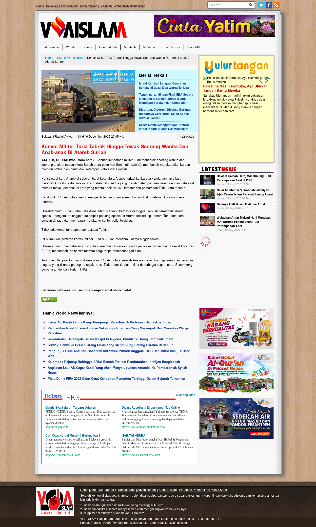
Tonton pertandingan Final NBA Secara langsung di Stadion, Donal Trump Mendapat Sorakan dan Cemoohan (166, 98)
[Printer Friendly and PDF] (49, 298)
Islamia (87, 47)
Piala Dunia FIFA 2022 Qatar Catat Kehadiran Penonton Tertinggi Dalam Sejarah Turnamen (116, 378)
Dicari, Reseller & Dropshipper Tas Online (151, 407)
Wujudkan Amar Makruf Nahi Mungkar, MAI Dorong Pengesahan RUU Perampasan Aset (244, 221)
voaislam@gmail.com (172, 523)
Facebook (269, 5)
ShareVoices (172, 47)
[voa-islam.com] (83, 28)
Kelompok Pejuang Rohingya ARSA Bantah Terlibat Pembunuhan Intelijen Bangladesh (114, 361)
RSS (276, 5)
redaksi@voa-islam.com (140, 523)
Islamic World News (70, 57)
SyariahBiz (194, 47)
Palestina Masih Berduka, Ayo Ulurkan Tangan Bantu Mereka (223, 88)
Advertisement (68, 6)
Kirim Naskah (88, 6)
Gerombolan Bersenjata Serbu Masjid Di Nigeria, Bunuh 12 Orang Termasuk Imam (110, 339)
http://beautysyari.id (56, 427)
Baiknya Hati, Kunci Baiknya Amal (241, 204)
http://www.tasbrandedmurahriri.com (143, 427)
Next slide (266, 80)
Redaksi (51, 6)
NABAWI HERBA (133, 435)
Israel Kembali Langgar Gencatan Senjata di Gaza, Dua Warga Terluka (164, 85)
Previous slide (261, 80)
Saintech (130, 47)
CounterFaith (108, 47)
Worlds (70, 47)
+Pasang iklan (185, 395)
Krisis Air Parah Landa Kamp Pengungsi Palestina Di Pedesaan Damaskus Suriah (110, 322)
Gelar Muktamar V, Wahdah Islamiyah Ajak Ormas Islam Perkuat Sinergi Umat (245, 192)
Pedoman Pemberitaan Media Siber (122, 6)
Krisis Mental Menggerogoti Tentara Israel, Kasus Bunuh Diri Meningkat (164, 127)
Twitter (261, 5)
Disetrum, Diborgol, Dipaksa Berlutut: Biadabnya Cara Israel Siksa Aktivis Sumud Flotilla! (165, 113)
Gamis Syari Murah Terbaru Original (70, 407)
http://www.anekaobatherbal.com (141, 455)
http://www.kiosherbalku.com (62, 455)
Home (40, 6)
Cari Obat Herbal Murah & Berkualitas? (72, 435)
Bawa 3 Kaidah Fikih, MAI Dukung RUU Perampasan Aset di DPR (244, 178)
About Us (96, 490)
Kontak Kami (126, 490)
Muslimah (150, 47)
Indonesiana (50, 47)
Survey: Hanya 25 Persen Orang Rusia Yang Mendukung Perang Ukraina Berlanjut (110, 344)
